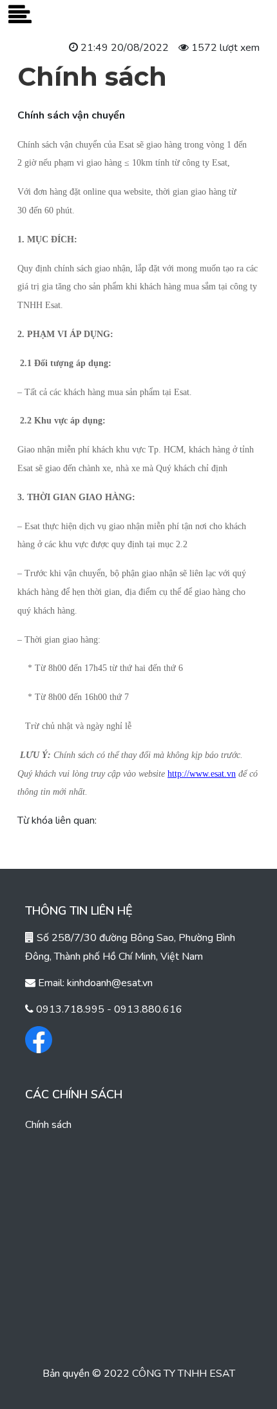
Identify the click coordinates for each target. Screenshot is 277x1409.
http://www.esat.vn (201, 774)
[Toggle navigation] (20, 15)
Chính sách (48, 1125)
